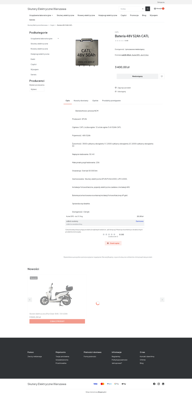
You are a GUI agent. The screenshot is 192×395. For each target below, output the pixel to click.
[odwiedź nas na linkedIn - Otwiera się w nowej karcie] (163, 384)
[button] (147, 8)
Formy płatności (90, 356)
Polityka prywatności (119, 360)
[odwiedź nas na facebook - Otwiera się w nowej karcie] (154, 384)
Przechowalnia (61, 363)
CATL (117, 32)
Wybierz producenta (36, 85)
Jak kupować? (117, 363)
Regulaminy (116, 356)
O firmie (143, 360)
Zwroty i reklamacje (35, 356)
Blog (141, 363)
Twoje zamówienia (62, 356)
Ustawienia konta (62, 360)
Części (52, 25)
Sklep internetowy (95, 392)
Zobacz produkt (57, 321)
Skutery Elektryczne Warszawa (47, 8)
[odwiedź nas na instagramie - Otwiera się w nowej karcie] (158, 384)
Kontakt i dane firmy (147, 356)
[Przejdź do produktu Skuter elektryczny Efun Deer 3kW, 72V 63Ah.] (57, 294)
